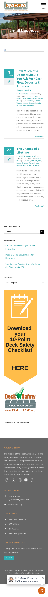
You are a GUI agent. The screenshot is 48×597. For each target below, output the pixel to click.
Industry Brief (21, 98)
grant (39, 161)
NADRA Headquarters (27, 156)
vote (39, 165)
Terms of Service (28, 573)
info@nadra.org (15, 504)
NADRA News (21, 165)
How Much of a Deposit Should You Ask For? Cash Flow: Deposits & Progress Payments (29, 80)
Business (30, 101)
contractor (24, 103)
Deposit (32, 103)
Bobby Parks (23, 94)
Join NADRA (13, 528)
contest (34, 161)
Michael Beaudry (35, 163)
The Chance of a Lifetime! (28, 151)
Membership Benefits (18, 533)
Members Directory (17, 519)
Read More (39, 136)
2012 (28, 161)
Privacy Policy (14, 573)
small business (28, 105)
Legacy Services (22, 163)
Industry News (32, 98)
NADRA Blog (13, 524)
